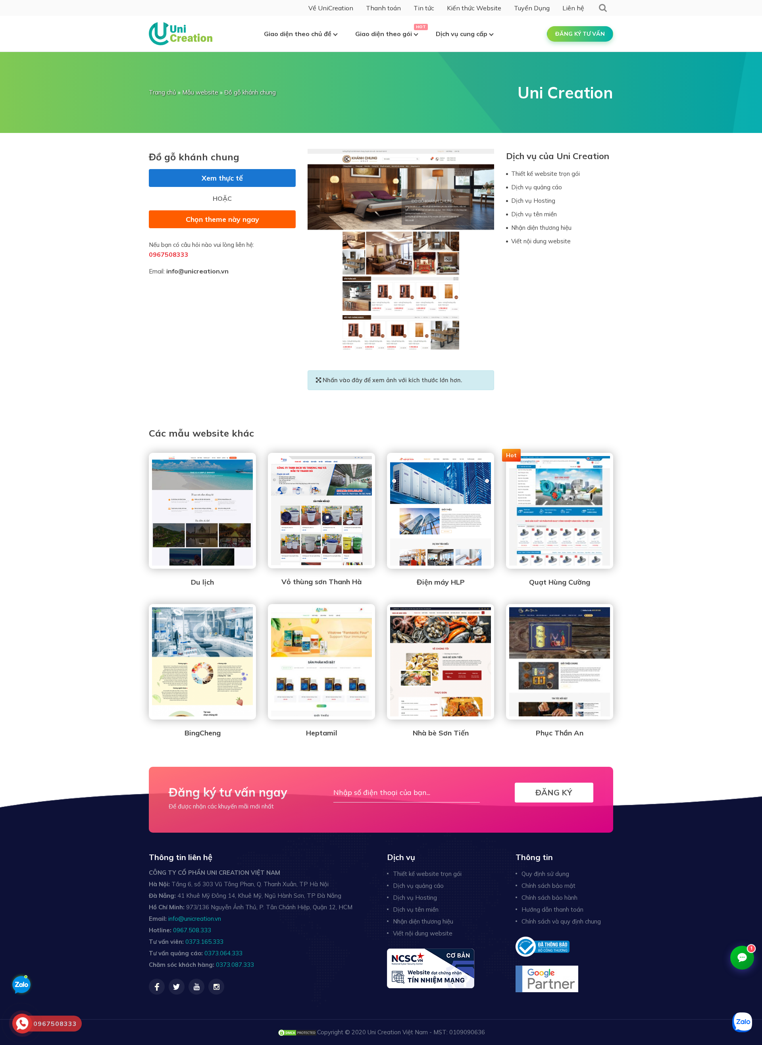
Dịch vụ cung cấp (461, 34)
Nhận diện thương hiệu (541, 227)
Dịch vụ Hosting (533, 200)
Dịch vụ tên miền (534, 214)
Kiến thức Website (474, 8)
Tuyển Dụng (532, 8)
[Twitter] (177, 987)
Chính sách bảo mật (548, 885)
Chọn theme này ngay (222, 219)
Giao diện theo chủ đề (297, 34)
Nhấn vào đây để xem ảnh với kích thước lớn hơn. (391, 380)
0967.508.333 (192, 930)
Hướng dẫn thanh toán (552, 909)
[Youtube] (196, 987)
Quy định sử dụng (545, 874)
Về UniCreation (330, 8)
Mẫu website (200, 92)
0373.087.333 (235, 964)
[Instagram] (216, 987)
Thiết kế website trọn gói (545, 173)
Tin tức (424, 8)
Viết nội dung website (541, 241)
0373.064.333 (223, 953)
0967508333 (169, 254)
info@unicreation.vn (197, 271)
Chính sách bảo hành (549, 897)
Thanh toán (383, 8)
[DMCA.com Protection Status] (297, 1032)
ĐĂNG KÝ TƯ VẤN (580, 33)
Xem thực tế (222, 178)
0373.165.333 (204, 941)
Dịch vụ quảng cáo (536, 187)
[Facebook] (157, 987)
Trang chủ (162, 92)
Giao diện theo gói (383, 34)
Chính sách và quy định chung (561, 921)
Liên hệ (573, 8)
